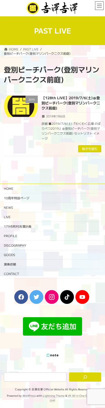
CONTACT (11, 273)
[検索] (85, 377)
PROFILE (10, 236)
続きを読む (89, 148)
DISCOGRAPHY (15, 245)
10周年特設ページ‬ (16, 198)
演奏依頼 (10, 264)
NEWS (8, 207)
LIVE (7, 217)
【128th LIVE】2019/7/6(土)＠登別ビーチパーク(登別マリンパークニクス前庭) (71, 102)
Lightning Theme (53, 396)
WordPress (29, 396)
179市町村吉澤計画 (17, 226)
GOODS (9, 254)
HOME (9, 188)
